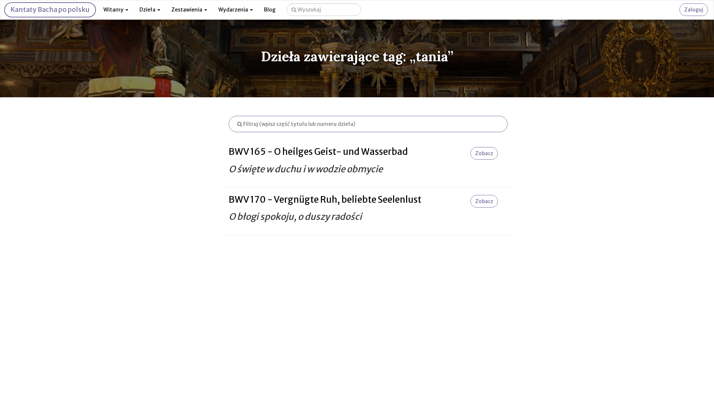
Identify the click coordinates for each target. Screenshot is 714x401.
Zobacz (484, 153)
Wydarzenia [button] (233, 9)
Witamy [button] (114, 9)
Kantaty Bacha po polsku (50, 9)
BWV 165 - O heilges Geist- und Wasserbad (318, 151)
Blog (270, 9)
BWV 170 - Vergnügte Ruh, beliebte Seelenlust (325, 199)
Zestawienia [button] (187, 9)
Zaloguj (693, 9)
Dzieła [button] (148, 9)
